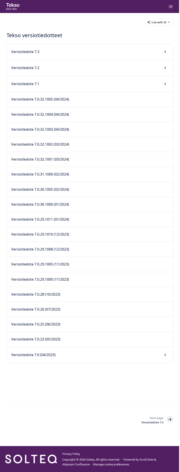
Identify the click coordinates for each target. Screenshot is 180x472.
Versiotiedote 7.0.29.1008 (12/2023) (40, 249)
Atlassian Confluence (76, 464)
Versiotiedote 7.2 (25, 67)
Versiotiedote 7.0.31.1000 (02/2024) (40, 174)
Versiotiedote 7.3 (25, 51)
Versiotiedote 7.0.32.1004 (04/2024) (40, 114)
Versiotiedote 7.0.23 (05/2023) (35, 339)
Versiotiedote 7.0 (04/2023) (33, 354)
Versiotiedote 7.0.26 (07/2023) (35, 309)
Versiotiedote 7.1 (25, 83)
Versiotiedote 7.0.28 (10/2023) (35, 294)
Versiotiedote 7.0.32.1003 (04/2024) (40, 129)
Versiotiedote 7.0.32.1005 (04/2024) (40, 99)
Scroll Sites (146, 459)
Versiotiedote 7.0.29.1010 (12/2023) (40, 234)
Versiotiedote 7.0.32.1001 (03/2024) (40, 159)
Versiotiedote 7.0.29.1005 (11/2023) (40, 264)
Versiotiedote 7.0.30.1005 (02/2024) (40, 189)
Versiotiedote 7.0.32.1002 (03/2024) (40, 144)
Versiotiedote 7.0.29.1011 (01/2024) (40, 219)
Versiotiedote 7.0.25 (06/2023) (35, 324)
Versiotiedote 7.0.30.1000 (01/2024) (40, 204)
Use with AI (158, 22)
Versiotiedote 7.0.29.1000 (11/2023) (40, 279)
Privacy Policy (71, 454)
